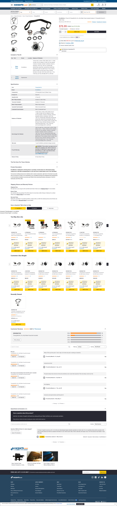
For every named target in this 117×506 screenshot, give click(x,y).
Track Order (59, 486)
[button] (16, 245)
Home (12, 16)
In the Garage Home (82, 484)
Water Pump (16, 67)
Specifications (15, 84)
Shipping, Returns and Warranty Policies (22, 184)
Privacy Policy (59, 503)
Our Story (37, 484)
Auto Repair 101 (81, 486)
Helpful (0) (14, 356)
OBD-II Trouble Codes (82, 490)
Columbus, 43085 (70, 43)
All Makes (12, 484)
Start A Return (59, 488)
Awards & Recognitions (39, 488)
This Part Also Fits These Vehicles (20, 162)
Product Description (16, 167)
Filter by (75, 346)
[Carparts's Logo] (21, 5)
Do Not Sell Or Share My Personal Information (18, 501)
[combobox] (25, 12)
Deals (12, 494)
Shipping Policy (44, 188)
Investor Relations (38, 492)
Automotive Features (82, 492)
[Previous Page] (52, 403)
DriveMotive (38, 89)
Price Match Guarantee (61, 492)
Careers (36, 486)
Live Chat (101, 488)
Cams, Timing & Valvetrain (28, 16)
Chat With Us (19, 208)
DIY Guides (80, 488)
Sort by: (92, 424)
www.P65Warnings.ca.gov (41, 153)
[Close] (115, 504)
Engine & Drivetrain (17, 16)
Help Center (51, 208)
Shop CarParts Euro (14, 492)
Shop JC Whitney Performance (17, 490)
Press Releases (38, 490)
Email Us (35, 208)
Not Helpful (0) (21, 356)
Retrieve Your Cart (60, 490)
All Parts (12, 486)
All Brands (13, 488)
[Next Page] (64, 403)
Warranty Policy (22, 200)
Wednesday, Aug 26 (79, 40)
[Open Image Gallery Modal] (38, 35)
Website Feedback (102, 490)
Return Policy (20, 194)
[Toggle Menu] (12, 5)
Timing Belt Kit (17, 77)
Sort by (92, 346)
